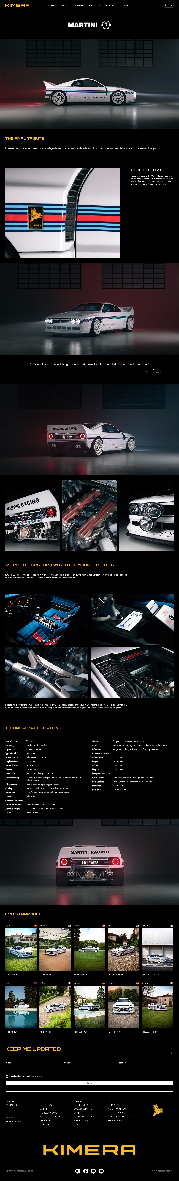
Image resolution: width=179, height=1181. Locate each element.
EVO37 (43, 1101)
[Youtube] (101, 1171)
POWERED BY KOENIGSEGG (120, 1117)
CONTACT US (11, 1105)
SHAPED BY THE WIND (117, 1113)
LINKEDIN (170, 1056)
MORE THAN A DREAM (117, 1109)
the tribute (45, 1120)
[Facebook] (85, 1171)
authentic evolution (50, 1117)
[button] (21, 949)
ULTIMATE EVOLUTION (83, 1117)
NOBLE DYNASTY (81, 1120)
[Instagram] (77, 1171)
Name (8, 1062)
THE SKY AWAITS (115, 1120)
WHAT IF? (78, 1113)
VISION (9, 1117)
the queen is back (48, 1113)
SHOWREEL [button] (89, 1056)
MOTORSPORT (13, 1121)
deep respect (46, 1124)
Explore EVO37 (47, 1105)
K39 (110, 1101)
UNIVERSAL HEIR (81, 1124)
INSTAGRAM (10, 1056)
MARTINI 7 (44, 1109)
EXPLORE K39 (113, 1105)
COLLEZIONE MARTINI (83, 1109)
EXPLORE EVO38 (81, 1105)
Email (122, 1062)
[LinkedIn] (93, 1171)
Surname (66, 1062)
